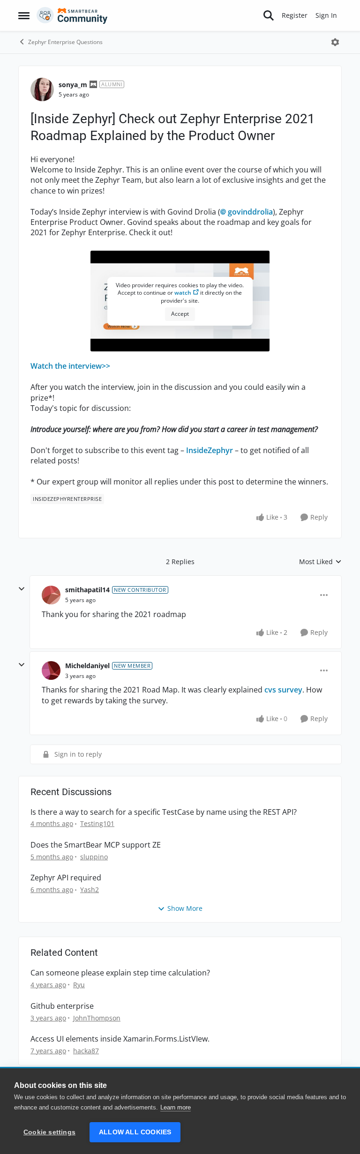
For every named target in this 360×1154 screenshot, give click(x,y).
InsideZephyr (209, 450)
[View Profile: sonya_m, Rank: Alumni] (42, 89)
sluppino (94, 856)
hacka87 (86, 1050)
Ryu (79, 984)
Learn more (175, 1107)
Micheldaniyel (87, 665)
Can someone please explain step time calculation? (120, 973)
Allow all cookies (135, 1132)
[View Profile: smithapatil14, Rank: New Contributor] (51, 595)
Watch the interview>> (70, 366)
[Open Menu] (335, 42)
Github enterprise (62, 1006)
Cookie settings (49, 1132)
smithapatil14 (87, 589)
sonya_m (73, 84)
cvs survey (283, 690)
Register (295, 15)
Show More (184, 908)
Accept (180, 314)
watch (182, 293)
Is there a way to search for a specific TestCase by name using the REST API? (163, 812)
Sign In (326, 15)
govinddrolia (250, 212)
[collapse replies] (21, 589)
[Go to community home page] (72, 15)
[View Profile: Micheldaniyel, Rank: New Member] (51, 670)
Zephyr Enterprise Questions (65, 42)
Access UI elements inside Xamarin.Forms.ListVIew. (120, 1039)
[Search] (268, 15)
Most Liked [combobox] (320, 561)
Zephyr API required (65, 878)
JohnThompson (96, 1017)
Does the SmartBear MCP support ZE (95, 845)
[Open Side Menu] (24, 15)
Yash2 (89, 889)
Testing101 (97, 823)
